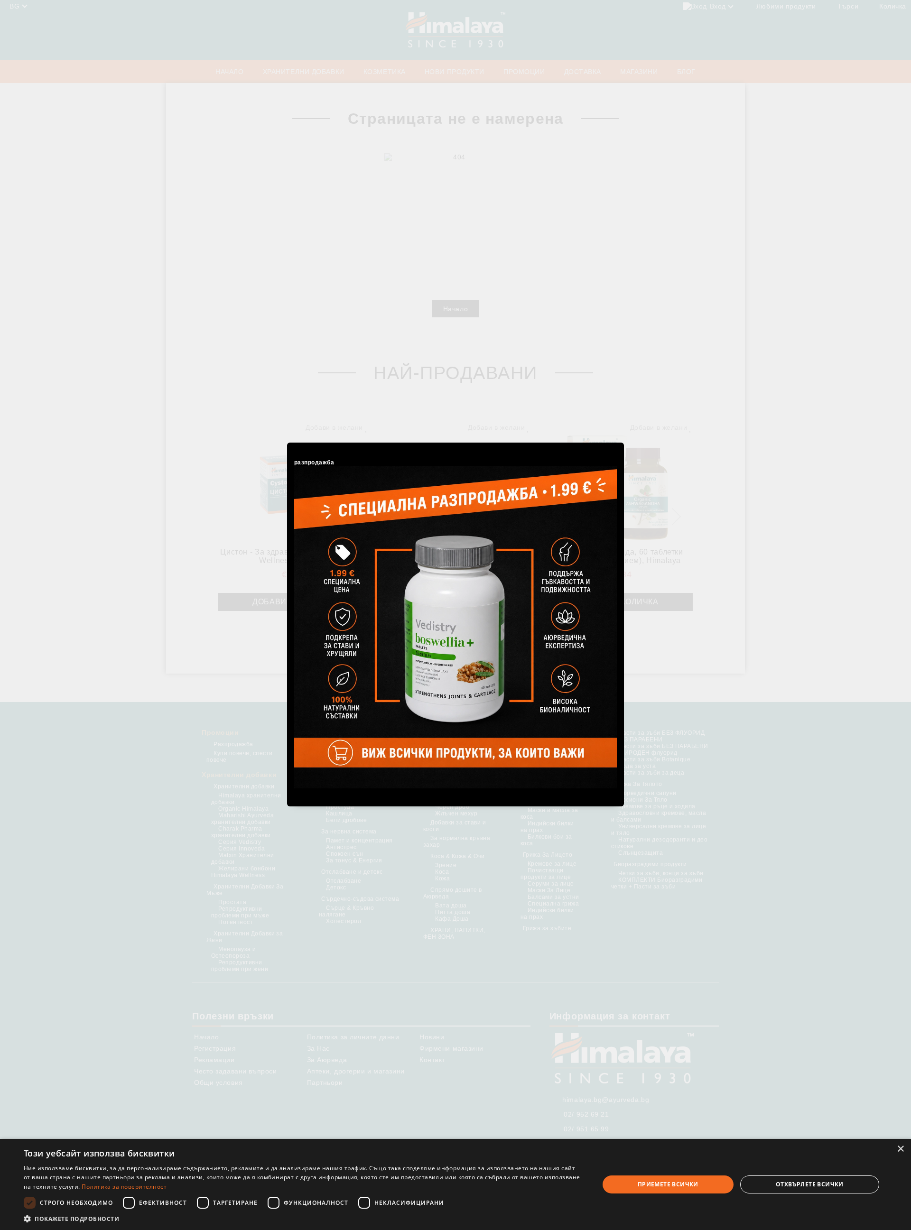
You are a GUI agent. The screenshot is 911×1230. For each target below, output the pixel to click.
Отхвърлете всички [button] (810, 1184)
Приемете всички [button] (668, 1184)
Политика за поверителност (124, 1187)
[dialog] (455, 1184)
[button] (303, 1218)
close (618, 441)
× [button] (900, 1149)
